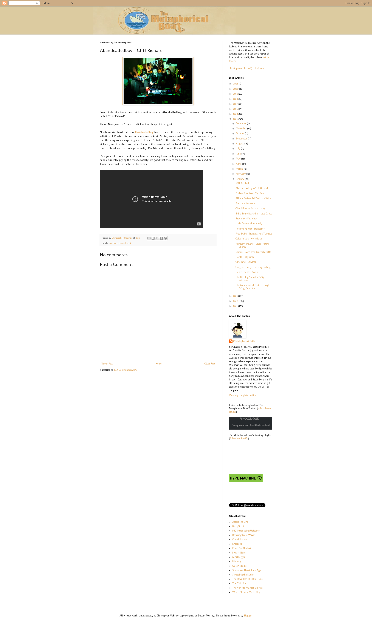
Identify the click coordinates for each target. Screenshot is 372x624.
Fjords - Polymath (245, 256)
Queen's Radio (239, 565)
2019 (235, 93)
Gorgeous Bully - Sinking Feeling (253, 267)
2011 (235, 306)
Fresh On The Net (241, 548)
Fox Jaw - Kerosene (245, 203)
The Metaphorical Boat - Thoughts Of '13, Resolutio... (253, 287)
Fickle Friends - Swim (247, 272)
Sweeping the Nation (243, 574)
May (238, 158)
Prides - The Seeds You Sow (250, 193)
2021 (236, 83)
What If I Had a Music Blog (246, 592)
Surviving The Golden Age (246, 570)
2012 (236, 301)
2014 (235, 118)
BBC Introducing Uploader (246, 530)
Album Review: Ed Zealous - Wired (254, 198)
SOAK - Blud (242, 183)
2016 (235, 108)
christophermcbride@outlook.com (246, 68)
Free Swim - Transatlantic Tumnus (254, 233)
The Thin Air (239, 583)
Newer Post (107, 363)
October (240, 133)
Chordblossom (239, 539)
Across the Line (240, 521)
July (238, 148)
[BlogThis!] (153, 238)
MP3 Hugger (238, 556)
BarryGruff (238, 526)
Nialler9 (236, 561)
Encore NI (237, 543)
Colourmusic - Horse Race (249, 238)
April (239, 163)
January (240, 178)
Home (158, 363)
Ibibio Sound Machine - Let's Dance (254, 213)
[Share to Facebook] (161, 238)
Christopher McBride (244, 341)
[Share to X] (157, 238)
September (242, 138)
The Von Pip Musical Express (247, 587)
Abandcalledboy (144, 132)
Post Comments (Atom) (126, 369)
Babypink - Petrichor (246, 218)
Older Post (209, 363)
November (241, 128)
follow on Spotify (239, 438)
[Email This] (149, 238)
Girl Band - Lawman (246, 261)
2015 (235, 114)
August (240, 143)
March (239, 168)
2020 (236, 88)
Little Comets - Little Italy (249, 223)
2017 (235, 103)
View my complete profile (242, 395)
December (241, 123)
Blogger (248, 615)
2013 (235, 295)
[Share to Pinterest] (165, 238)
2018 (235, 98)
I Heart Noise (238, 552)
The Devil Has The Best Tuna (247, 578)
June (238, 153)
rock (129, 243)
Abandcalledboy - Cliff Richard (252, 188)
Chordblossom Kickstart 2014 (250, 208)
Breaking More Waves (243, 534)
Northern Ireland (117, 243)
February (241, 173)
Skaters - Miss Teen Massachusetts (253, 251)
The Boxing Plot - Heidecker (250, 228)
